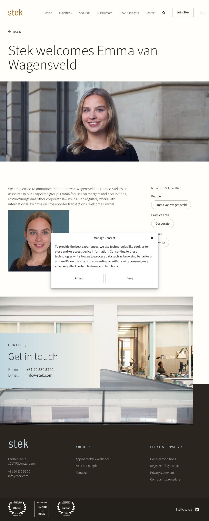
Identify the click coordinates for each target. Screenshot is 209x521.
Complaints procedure (165, 479)
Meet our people (87, 466)
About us (84, 13)
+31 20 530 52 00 (19, 471)
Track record (104, 13)
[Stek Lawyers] (15, 13)
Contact (151, 13)
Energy (160, 242)
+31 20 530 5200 (40, 370)
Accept (79, 278)
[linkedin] (197, 509)
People (48, 13)
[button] (152, 238)
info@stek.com (39, 375)
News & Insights (129, 13)
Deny (130, 278)
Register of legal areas (164, 466)
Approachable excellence (92, 459)
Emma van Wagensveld (171, 205)
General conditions (163, 459)
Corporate (163, 223)
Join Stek (183, 12)
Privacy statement (162, 472)
